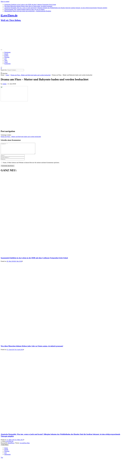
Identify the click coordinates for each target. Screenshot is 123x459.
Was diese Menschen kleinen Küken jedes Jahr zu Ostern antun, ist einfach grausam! (28, 6)
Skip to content (5, 1)
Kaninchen (7, 63)
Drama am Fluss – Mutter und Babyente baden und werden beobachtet (21, 136)
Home (6, 448)
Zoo (5, 59)
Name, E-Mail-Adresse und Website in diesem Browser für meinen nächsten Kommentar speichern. (31, 162)
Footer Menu (4, 444)
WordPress (11, 443)
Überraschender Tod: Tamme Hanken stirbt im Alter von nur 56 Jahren (24, 9)
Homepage (7, 52)
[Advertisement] (55, 35)
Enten (7, 75)
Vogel (6, 62)
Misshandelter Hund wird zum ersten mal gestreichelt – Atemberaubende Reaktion (27, 11)
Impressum (7, 454)
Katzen (6, 55)
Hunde (6, 54)
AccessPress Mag (25, 443)
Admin (4, 84)
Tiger (5, 60)
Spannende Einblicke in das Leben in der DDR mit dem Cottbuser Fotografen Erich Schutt (30, 4)
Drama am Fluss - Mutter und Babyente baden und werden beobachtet (31, 75)
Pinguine (6, 57)
